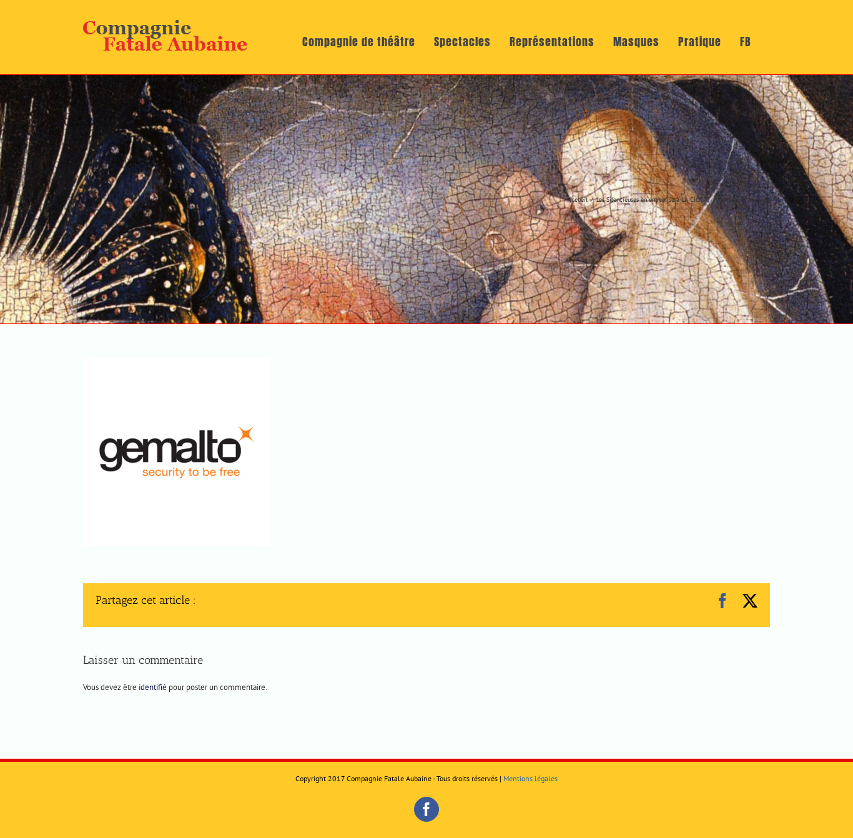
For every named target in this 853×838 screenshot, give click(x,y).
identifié (153, 687)
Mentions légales (530, 778)
